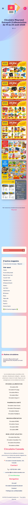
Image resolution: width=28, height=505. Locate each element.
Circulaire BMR (14, 429)
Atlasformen (6, 290)
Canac (5, 270)
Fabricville (5, 298)
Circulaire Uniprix (14, 411)
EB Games (5, 293)
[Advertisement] (14, 45)
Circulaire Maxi (14, 395)
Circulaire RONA (14, 421)
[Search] (24, 8)
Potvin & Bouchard (8, 272)
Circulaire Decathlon (14, 442)
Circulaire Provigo (14, 389)
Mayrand (14, 210)
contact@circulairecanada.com (15, 472)
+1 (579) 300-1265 (14, 469)
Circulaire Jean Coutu (14, 405)
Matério (5, 301)
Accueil (14, 483)
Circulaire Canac (14, 424)
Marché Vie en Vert (8, 275)
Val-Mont (5, 288)
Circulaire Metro (14, 392)
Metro (4, 296)
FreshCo (5, 303)
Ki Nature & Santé (7, 283)
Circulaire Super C (14, 398)
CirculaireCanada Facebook (14, 485)
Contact (14, 488)
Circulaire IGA (14, 387)
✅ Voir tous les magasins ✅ (10, 309)
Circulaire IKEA (14, 427)
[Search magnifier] (23, 250)
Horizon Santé (6, 306)
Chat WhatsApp (15, 475)
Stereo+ (5, 285)
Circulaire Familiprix (14, 413)
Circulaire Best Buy (14, 437)
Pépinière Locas (7, 280)
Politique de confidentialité (14, 491)
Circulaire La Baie (14, 445)
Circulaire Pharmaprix (14, 408)
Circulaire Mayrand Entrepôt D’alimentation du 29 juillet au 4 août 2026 (13, 360)
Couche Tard (6, 277)
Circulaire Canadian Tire (14, 440)
